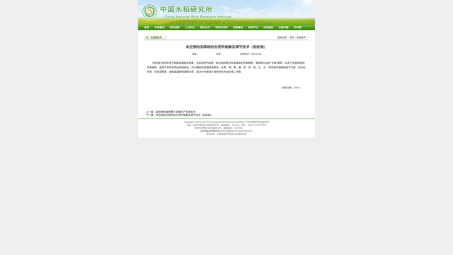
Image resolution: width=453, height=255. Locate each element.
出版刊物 (284, 27)
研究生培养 (221, 27)
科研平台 (253, 27)
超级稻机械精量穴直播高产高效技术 (176, 111)
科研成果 (175, 27)
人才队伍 (190, 27)
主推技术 (301, 37)
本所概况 (159, 27)
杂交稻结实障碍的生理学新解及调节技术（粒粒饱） (184, 115)
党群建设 (238, 27)
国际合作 (205, 27)
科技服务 (268, 27)
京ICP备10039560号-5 (211, 131)
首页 (146, 27)
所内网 (297, 27)
